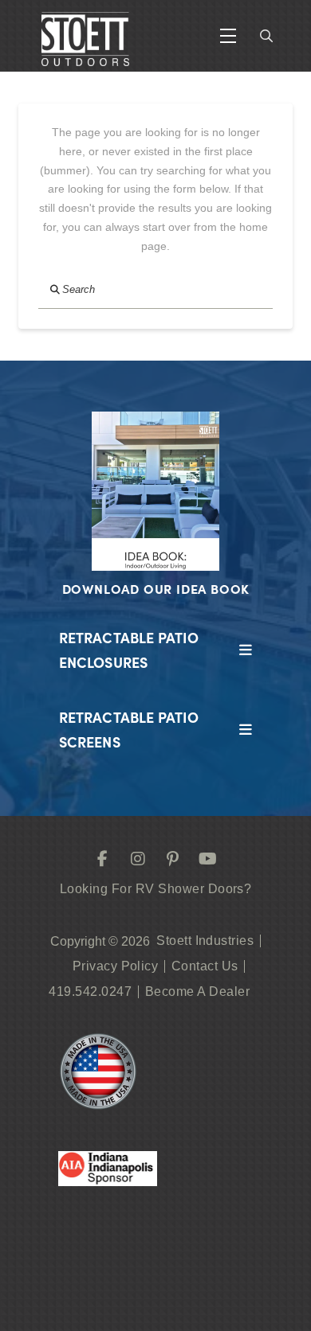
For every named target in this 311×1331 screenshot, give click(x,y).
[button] (228, 36)
